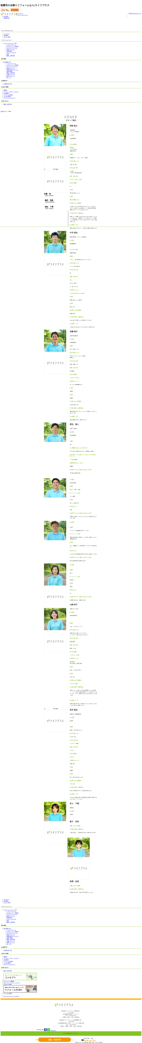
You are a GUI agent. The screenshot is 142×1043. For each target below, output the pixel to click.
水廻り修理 (9, 71)
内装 (8, 54)
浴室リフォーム (11, 49)
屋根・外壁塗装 (11, 55)
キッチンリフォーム (12, 48)
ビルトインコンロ (11, 52)
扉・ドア (9, 77)
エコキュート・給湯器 (12, 46)
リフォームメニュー (22, 15)
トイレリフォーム (11, 45)
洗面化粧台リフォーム (12, 69)
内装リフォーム (11, 76)
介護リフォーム (11, 74)
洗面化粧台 (9, 51)
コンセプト (20, 13)
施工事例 (6, 16)
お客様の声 (6, 18)
